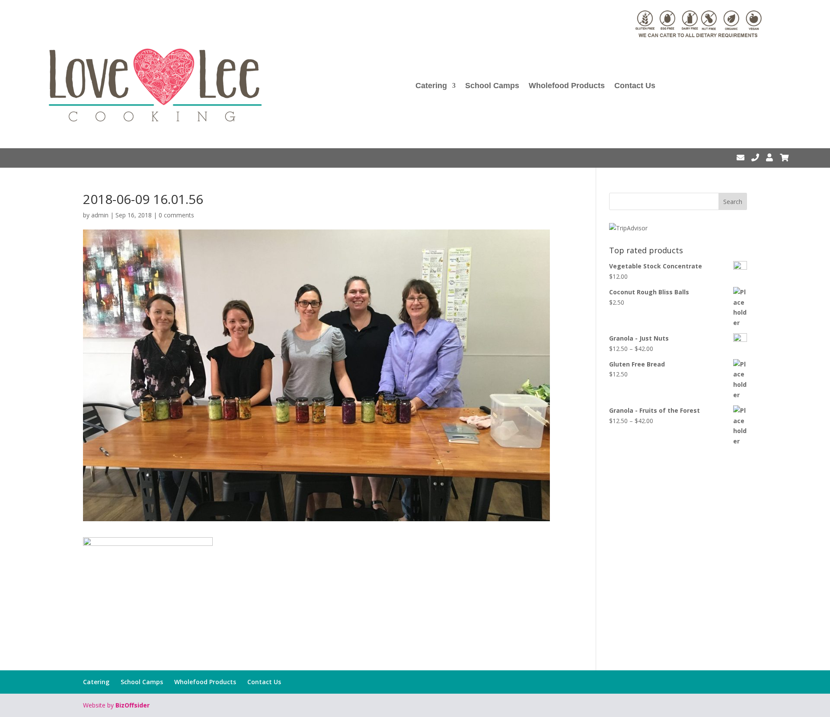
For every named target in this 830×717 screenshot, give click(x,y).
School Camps (492, 85)
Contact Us (634, 85)
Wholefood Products (567, 85)
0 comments (176, 215)
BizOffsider (132, 705)
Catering (431, 85)
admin (100, 215)
